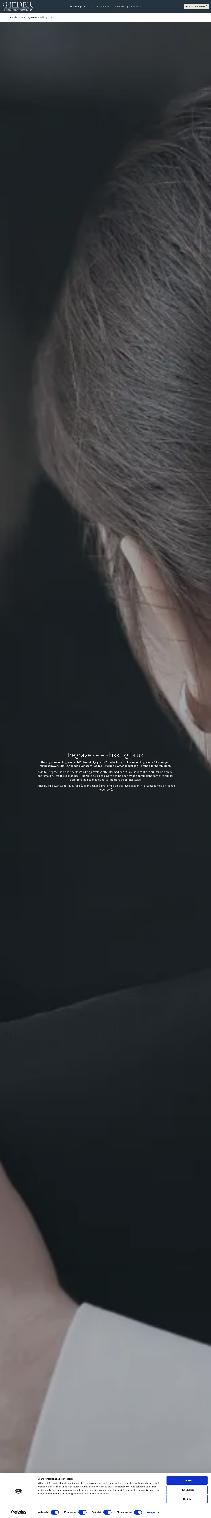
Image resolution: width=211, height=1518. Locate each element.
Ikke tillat (187, 1499)
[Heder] (18, 6)
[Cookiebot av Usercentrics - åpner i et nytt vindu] (18, 1512)
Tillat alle (187, 1480)
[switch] (82, 1512)
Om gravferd (102, 6)
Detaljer (151, 1512)
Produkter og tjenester (127, 6)
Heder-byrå (105, 789)
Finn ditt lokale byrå (196, 6)
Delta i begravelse (79, 6)
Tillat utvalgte (187, 1490)
